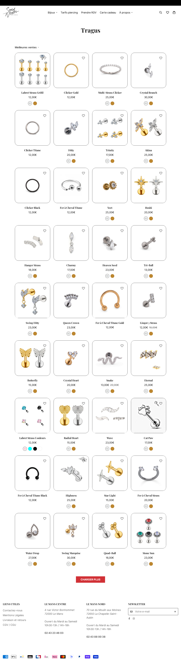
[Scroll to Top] (175, 647)
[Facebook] (4, 3)
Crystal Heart (71, 380)
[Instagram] (13, 3)
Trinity (110, 150)
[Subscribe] (175, 611)
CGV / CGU (9, 624)
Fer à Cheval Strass (148, 495)
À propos (124, 12)
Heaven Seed (110, 265)
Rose (25, 449)
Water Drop (32, 553)
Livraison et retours (14, 620)
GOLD (35, 103)
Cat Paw (148, 438)
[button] (174, 12)
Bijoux (51, 12)
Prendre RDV (88, 12)
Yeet (109, 207)
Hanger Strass (32, 265)
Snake (109, 380)
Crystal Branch (148, 92)
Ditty (71, 150)
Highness (71, 495)
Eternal (148, 380)
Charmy (71, 265)
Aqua (30, 449)
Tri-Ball (148, 265)
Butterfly (32, 380)
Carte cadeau (108, 12)
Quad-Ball (110, 553)
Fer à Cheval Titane (71, 207)
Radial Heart (71, 438)
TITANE (30, 103)
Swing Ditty (32, 323)
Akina (148, 150)
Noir (35, 449)
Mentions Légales (13, 615)
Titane (68, 506)
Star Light (110, 495)
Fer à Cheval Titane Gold (110, 323)
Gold (74, 506)
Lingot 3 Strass (148, 323)
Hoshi (148, 207)
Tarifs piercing (69, 12)
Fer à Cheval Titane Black (32, 495)
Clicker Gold (71, 92)
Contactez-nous (12, 610)
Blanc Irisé (40, 449)
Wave (110, 438)
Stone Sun (148, 553)
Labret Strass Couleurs (32, 438)
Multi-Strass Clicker (110, 92)
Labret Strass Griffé (32, 92)
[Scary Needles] (11, 12)
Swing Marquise (71, 553)
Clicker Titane (32, 150)
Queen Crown (71, 323)
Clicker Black (32, 207)
